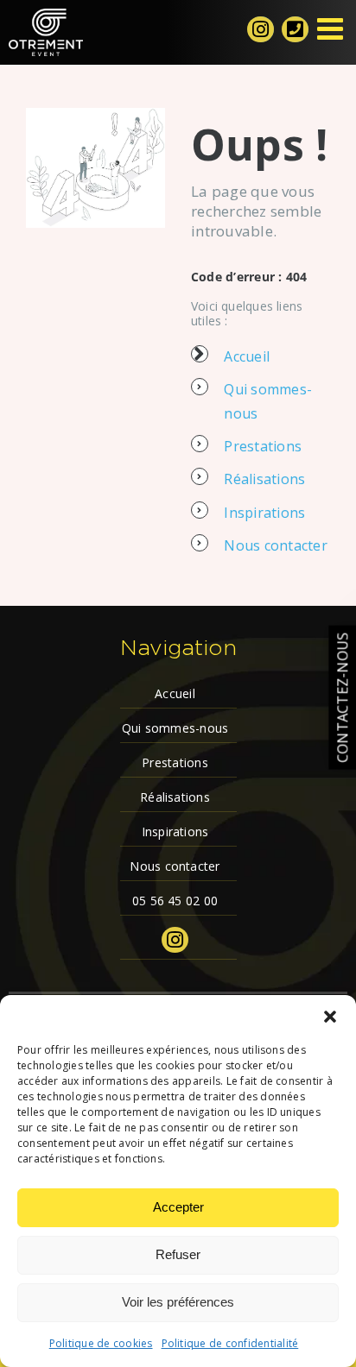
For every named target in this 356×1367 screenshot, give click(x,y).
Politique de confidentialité (230, 1343)
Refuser (178, 1254)
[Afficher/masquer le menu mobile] (332, 28)
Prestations (263, 446)
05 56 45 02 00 (175, 900)
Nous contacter (275, 545)
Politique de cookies (101, 1343)
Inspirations (264, 512)
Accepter (178, 1207)
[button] (330, 1016)
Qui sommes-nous (175, 728)
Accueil (247, 356)
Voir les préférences (178, 1302)
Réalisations (264, 478)
